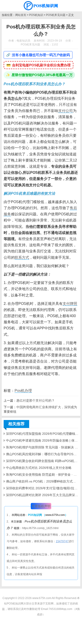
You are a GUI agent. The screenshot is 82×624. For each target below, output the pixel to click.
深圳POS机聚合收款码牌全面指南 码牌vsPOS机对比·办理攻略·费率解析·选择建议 (42, 461)
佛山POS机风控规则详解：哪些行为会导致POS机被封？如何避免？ (42, 454)
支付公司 (65, 111)
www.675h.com (55, 515)
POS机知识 (36, 15)
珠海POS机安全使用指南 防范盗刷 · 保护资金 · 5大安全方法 (42, 474)
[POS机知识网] (41, 5)
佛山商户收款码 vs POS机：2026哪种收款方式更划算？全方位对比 (42, 481)
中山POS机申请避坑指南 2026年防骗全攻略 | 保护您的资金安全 (42, 440)
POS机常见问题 (55, 15)
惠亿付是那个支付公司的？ (35, 400)
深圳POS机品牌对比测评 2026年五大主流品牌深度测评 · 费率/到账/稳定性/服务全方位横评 (42, 495)
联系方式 (22, 257)
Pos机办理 (23, 391)
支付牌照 (70, 304)
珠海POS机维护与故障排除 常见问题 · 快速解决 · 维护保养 (42, 447)
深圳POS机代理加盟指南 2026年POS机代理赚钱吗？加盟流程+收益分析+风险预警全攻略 (42, 433)
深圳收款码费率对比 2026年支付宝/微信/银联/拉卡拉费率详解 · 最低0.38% (42, 488)
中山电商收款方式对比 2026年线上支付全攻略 (39, 468)
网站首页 (20, 15)
